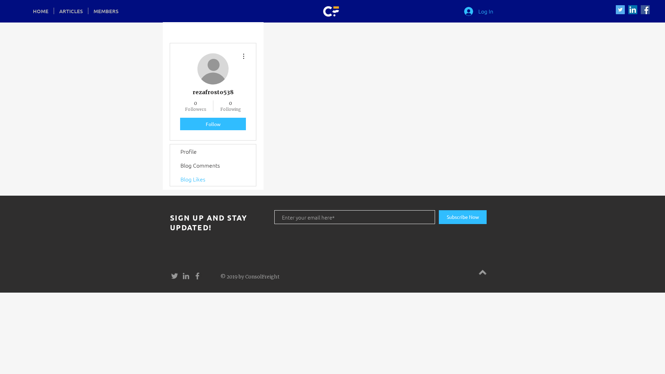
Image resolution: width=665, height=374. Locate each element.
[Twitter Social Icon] (620, 9)
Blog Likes (192, 179)
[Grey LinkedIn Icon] (185, 275)
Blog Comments (200, 165)
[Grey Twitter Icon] (174, 275)
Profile (188, 151)
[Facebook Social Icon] (645, 9)
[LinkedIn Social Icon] (632, 9)
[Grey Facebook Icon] (197, 275)
